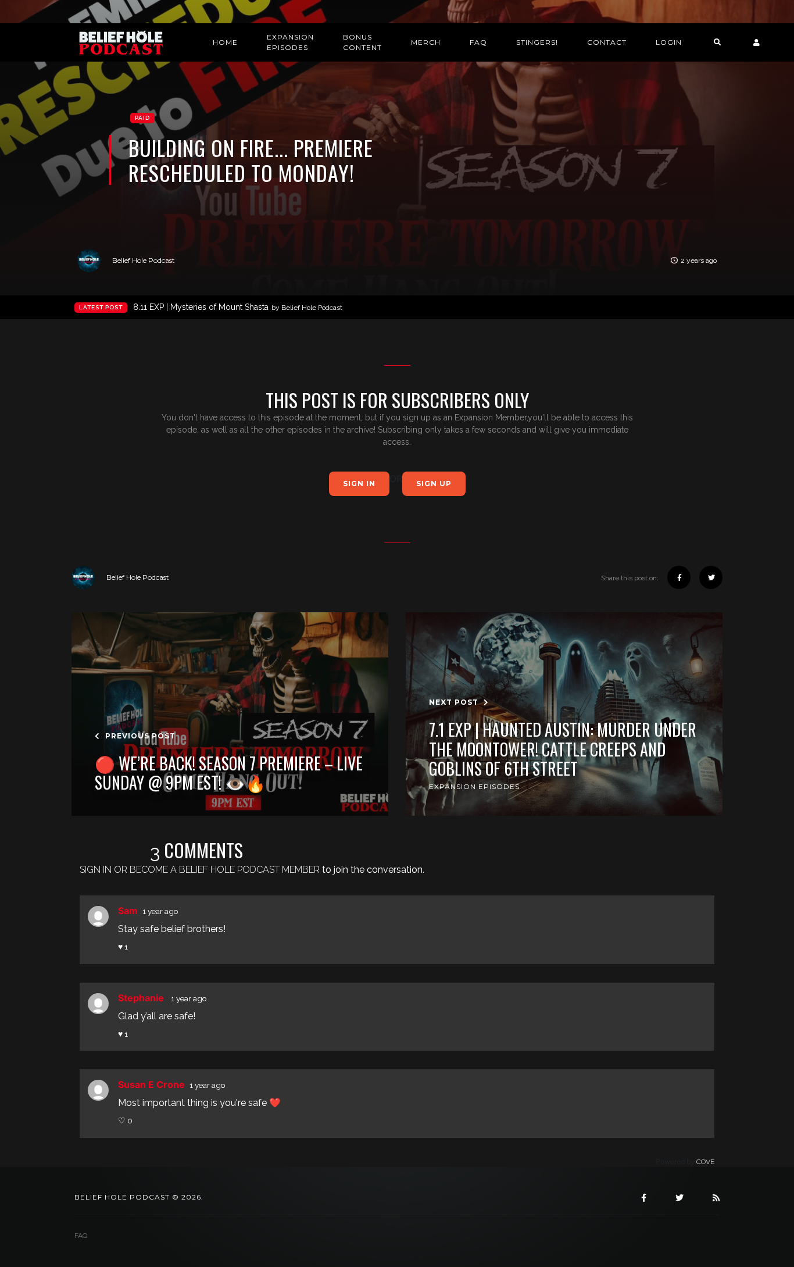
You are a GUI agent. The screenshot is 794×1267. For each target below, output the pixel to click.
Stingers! (537, 42)
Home (225, 42)
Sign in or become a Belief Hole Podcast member (200, 869)
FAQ (478, 42)
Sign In (359, 483)
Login (669, 42)
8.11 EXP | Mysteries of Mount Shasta (237, 307)
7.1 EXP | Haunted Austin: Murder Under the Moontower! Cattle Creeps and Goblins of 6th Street (562, 749)
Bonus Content (362, 42)
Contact (607, 42)
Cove (705, 1162)
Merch (426, 42)
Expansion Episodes (290, 42)
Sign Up (434, 483)
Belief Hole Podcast (143, 260)
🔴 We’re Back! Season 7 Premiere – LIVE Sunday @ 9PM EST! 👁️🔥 (229, 773)
